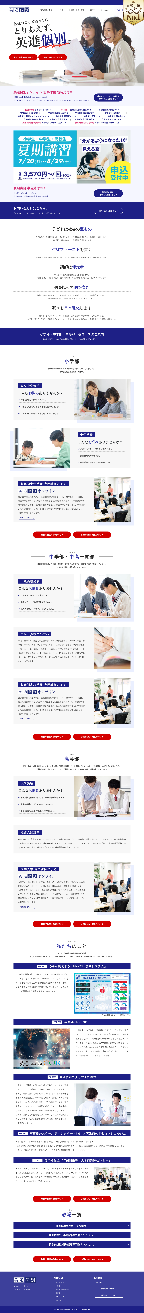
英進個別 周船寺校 (115, 116)
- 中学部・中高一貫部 (62, 1289)
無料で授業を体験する (22, 57)
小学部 (60, 10)
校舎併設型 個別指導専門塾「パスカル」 (72, 1244)
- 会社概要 (98, 1282)
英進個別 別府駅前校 (29, 113)
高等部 (92, 10)
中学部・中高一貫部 (77, 10)
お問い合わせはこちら (51, 57)
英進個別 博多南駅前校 (85, 113)
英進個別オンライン (110, 119)
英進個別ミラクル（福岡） (42, 122)
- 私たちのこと (59, 1296)
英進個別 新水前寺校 (108, 109)
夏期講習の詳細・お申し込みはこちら (107, 193)
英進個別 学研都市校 (32, 119)
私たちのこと (106, 10)
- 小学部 (57, 1286)
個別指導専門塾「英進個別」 (72, 1226)
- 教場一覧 (58, 1300)
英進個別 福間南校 (113, 113)
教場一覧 (120, 10)
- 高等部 (57, 1293)
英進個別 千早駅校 (57, 119)
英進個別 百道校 (91, 116)
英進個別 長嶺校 (36, 109)
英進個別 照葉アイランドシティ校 (32, 116)
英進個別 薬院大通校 (57, 113)
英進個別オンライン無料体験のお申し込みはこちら (108, 97)
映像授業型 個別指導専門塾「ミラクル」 (72, 1235)
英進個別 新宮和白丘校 (74, 109)
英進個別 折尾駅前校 (65, 116)
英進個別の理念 (47, 10)
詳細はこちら (25, 517)
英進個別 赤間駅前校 (83, 119)
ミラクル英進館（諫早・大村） (98, 122)
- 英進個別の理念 (60, 1282)
